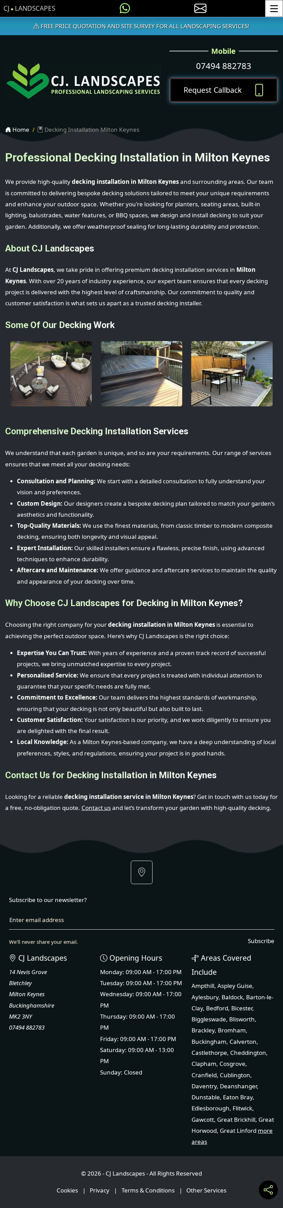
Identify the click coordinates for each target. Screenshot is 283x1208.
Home (20, 129)
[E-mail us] (200, 8)
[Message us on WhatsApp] (125, 8)
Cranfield (204, 1075)
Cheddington (248, 1053)
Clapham (204, 1064)
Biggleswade (209, 1019)
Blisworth (242, 1019)
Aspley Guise (234, 986)
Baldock (232, 997)
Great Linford (238, 1131)
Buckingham (209, 1042)
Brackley (203, 1030)
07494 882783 (223, 65)
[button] (142, 872)
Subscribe (261, 941)
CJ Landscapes (29, 8)
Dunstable (206, 1097)
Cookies (67, 1190)
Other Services (206, 1190)
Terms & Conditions (148, 1190)
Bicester (241, 1008)
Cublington (235, 1075)
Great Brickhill (236, 1119)
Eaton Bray (238, 1097)
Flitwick (242, 1108)
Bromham (232, 1030)
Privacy (99, 1190)
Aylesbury (205, 997)
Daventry (204, 1086)
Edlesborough (211, 1108)
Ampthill (203, 986)
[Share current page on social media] (268, 1189)
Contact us (96, 808)
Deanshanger (238, 1086)
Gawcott (203, 1119)
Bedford (217, 1008)
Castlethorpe (209, 1053)
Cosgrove (232, 1064)
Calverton (243, 1042)
